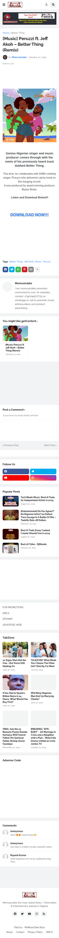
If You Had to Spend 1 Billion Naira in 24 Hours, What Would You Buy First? (15, 697)
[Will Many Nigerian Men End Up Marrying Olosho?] (43, 682)
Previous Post (11, 445)
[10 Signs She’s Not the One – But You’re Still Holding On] (15, 649)
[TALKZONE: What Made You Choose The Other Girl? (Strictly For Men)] (43, 649)
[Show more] (37, 269)
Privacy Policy (35, 932)
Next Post (49, 445)
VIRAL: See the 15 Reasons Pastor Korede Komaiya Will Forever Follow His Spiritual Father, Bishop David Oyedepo (15, 736)
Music (38, 261)
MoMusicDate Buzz (35, 927)
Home (6, 33)
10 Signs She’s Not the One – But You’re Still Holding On (14, 663)
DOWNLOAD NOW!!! (29, 215)
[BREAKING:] (43, 718)
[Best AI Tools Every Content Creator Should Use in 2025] (11, 534)
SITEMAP (7, 619)
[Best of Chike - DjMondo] (11, 548)
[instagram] (43, 478)
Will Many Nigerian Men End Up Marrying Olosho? (42, 696)
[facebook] (16, 471)
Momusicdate (23, 283)
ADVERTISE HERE (12, 625)
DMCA (6, 613)
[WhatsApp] (18, 269)
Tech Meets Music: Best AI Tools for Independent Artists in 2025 (38, 499)
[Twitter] (12, 269)
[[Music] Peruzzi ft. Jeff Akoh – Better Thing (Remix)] (15, 333)
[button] (4, 5)
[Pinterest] (24, 269)
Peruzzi (47, 261)
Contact (20, 932)
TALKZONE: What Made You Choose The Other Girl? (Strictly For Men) (43, 663)
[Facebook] (5, 269)
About (9, 932)
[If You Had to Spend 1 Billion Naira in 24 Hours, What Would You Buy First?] (15, 682)
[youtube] (16, 478)
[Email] (31, 269)
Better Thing (18, 33)
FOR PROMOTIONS (13, 607)
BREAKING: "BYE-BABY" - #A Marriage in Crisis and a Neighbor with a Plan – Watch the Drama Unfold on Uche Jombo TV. (43, 736)
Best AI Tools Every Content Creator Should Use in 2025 (35, 532)
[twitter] (43, 471)
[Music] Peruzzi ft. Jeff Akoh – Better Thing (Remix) (14, 347)
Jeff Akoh (29, 261)
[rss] (44, 914)
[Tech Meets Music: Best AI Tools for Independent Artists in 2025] (11, 501)
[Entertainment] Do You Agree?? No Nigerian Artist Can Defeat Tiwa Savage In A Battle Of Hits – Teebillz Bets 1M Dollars (38, 515)
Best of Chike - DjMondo (34, 544)
